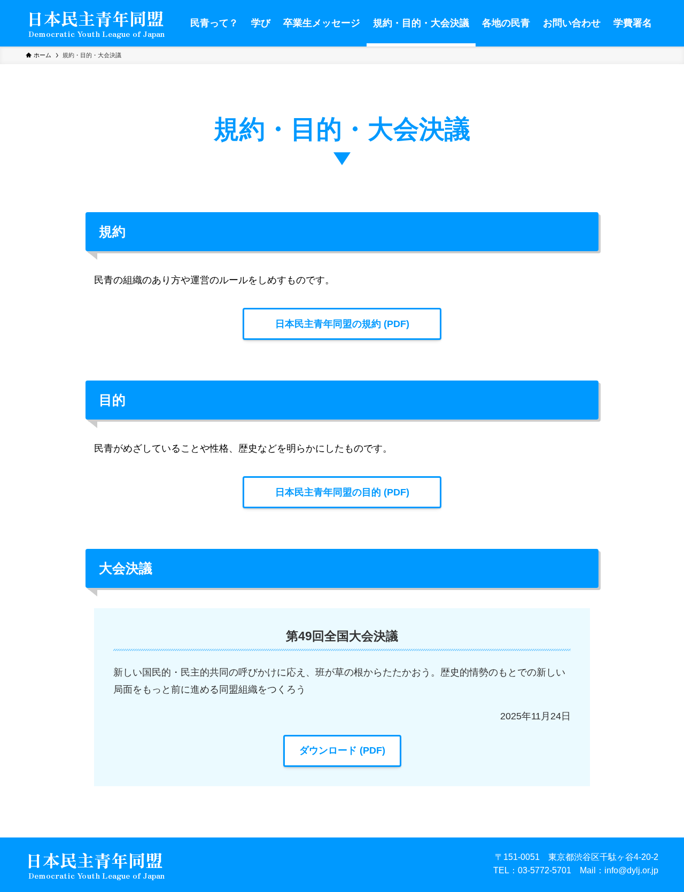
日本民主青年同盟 (95, 19)
